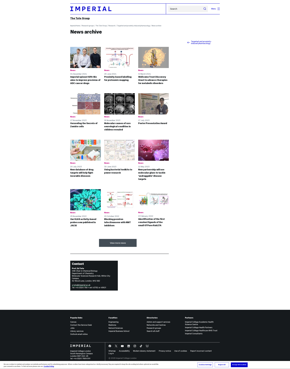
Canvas (73, 322)
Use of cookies (180, 351)
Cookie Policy (49, 366)
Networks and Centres (156, 325)
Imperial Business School (119, 331)
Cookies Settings (205, 365)
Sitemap (112, 351)
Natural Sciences (116, 328)
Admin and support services (158, 322)
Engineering (113, 322)
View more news (118, 243)
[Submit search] (205, 9)
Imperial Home (75, 26)
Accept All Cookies (239, 365)
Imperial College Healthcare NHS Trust (201, 330)
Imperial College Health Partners (198, 327)
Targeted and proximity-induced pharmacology (133, 26)
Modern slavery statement (144, 351)
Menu (213, 9)
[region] (145, 365)
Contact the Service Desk (81, 325)
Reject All (221, 365)
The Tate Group (80, 18)
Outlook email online (79, 334)
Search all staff (153, 331)
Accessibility (124, 351)
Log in (111, 353)
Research (112, 26)
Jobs (72, 328)
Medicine (112, 325)
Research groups (88, 26)
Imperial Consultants (193, 333)
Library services (76, 331)
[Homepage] (118, 8)
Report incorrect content (201, 351)
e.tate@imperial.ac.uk (81, 285)
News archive (156, 26)
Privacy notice (165, 351)
